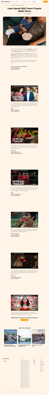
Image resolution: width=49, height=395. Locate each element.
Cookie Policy (41, 370)
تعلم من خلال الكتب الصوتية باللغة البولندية (24, 377)
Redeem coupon (42, 361)
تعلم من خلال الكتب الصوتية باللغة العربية (24, 375)
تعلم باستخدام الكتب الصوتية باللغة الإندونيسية (25, 382)
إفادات (41, 366)
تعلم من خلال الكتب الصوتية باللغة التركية (24, 372)
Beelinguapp (4, 5)
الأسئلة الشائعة (24, 1)
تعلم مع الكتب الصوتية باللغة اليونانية (24, 381)
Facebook (34, 360)
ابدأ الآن (45, 1)
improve (26, 53)
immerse (18, 53)
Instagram (34, 361)
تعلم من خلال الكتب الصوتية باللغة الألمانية (24, 366)
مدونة (20, 1)
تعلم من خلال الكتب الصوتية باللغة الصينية (24, 370)
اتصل (40, 371)
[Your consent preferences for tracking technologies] (47, 393)
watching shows (13, 54)
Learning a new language (17, 51)
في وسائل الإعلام (42, 365)
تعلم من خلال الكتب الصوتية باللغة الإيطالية (24, 365)
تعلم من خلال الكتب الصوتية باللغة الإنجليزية (24, 360)
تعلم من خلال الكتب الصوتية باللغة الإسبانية (24, 361)
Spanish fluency (29, 48)
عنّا (40, 360)
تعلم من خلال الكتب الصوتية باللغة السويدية (24, 376)
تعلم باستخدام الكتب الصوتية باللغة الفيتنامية (25, 386)
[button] (16, 1)
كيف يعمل (12, 1)
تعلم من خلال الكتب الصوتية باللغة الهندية (24, 371)
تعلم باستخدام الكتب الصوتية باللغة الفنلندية (24, 387)
